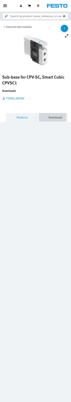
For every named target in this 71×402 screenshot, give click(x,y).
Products (22, 117)
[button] (21, 6)
